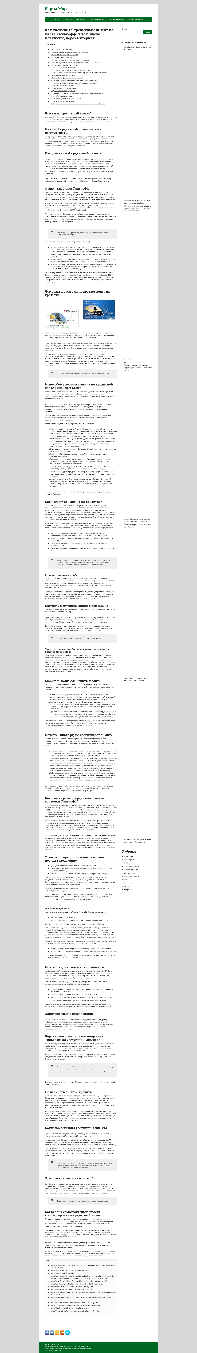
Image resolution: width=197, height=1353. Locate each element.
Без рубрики (129, 859)
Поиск (124, 29)
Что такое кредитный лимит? (62, 49)
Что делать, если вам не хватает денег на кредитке (70, 60)
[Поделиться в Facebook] (47, 1332)
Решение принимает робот (66, 68)
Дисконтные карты (116, 19)
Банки (67, 19)
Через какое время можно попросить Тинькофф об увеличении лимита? (78, 93)
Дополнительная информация (63, 91)
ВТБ (126, 863)
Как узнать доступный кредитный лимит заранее (74, 70)
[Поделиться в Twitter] (67, 1332)
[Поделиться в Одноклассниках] (57, 1332)
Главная (57, 19)
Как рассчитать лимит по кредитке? (64, 65)
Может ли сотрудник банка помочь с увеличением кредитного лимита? (82, 73)
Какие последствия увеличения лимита (66, 99)
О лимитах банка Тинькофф (61, 57)
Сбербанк (128, 889)
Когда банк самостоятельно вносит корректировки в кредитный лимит (78, 104)
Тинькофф (128, 893)
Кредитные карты (136, 19)
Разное (127, 886)
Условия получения (64, 86)
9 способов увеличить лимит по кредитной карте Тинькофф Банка (75, 63)
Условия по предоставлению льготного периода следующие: (74, 83)
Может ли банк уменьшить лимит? (64, 75)
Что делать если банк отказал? (63, 101)
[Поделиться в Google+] (62, 1332)
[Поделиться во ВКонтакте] (52, 1332)
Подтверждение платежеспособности (66, 88)
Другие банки (129, 873)
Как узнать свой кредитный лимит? (64, 55)
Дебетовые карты (97, 19)
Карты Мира (57, 8)
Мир (126, 879)
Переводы (128, 883)
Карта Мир (80, 19)
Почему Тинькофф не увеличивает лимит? (67, 78)
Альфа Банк (129, 856)
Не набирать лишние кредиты (63, 96)
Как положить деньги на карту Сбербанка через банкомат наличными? (135, 680)
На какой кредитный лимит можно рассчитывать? (69, 52)
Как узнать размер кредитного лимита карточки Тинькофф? (74, 80)
